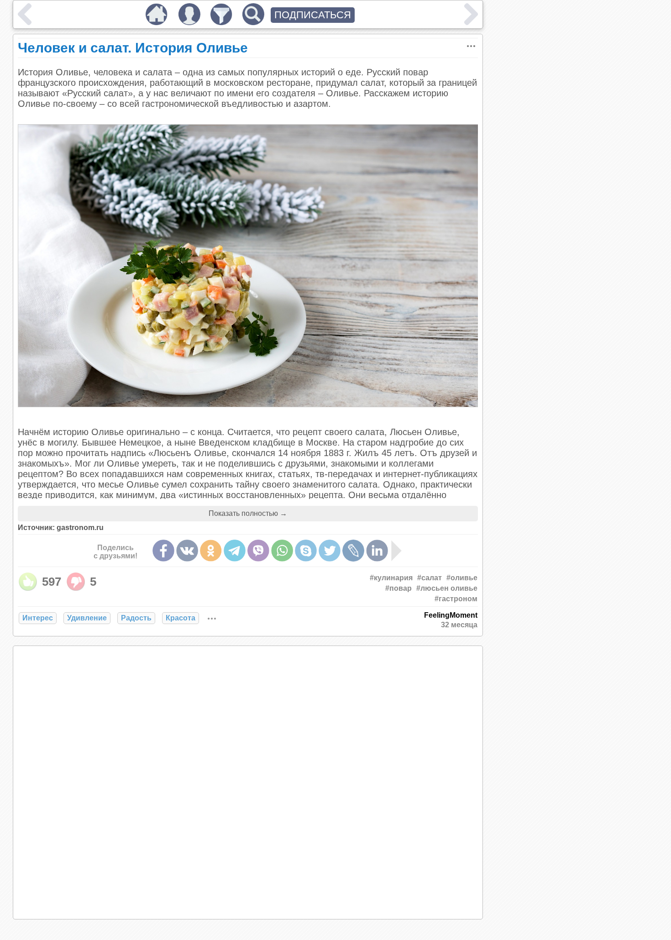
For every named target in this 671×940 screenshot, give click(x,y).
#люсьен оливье (446, 588)
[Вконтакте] (187, 551)
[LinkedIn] (377, 551)
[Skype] (306, 551)
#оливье (461, 578)
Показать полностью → (248, 513)
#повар (398, 588)
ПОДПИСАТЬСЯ (312, 15)
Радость (136, 618)
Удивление (87, 618)
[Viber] (258, 551)
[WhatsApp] (282, 551)
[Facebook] (163, 551)
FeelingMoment (450, 615)
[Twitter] (330, 551)
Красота (180, 618)
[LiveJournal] (353, 551)
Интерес (37, 618)
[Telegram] (235, 551)
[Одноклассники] (211, 551)
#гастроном (456, 599)
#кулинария (391, 578)
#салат (429, 578)
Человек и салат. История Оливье (133, 47)
